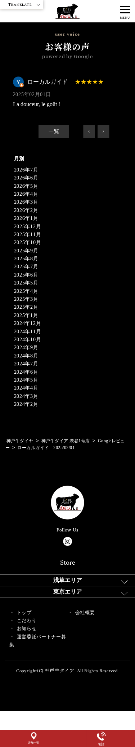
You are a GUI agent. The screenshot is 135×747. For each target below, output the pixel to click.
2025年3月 (26, 299)
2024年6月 (26, 372)
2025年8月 (26, 258)
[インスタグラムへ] (67, 541)
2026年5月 (26, 186)
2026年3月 (26, 202)
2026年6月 (26, 178)
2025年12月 (27, 226)
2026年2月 (26, 210)
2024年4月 (26, 388)
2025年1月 (26, 315)
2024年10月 (27, 339)
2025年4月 (26, 291)
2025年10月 (27, 242)
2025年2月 (26, 307)
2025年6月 (26, 275)
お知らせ (27, 628)
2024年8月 (26, 356)
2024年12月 (27, 323)
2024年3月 (26, 396)
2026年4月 (26, 194)
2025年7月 (26, 266)
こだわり (27, 620)
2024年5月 (26, 380)
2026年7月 (26, 170)
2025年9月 (26, 250)
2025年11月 (27, 234)
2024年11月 (27, 331)
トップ (24, 612)
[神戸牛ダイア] (67, 14)
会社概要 (85, 612)
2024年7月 (26, 363)
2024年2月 (26, 404)
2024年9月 (26, 347)
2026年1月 (26, 218)
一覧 (54, 131)
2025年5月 (26, 283)
